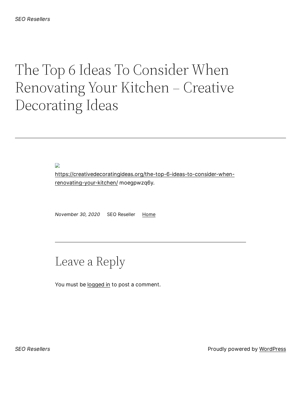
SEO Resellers (32, 19)
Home (148, 214)
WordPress (272, 349)
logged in (98, 284)
